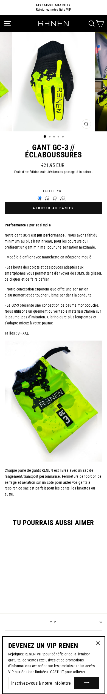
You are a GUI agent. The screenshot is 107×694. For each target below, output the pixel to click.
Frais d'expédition (27, 172)
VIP (53, 621)
